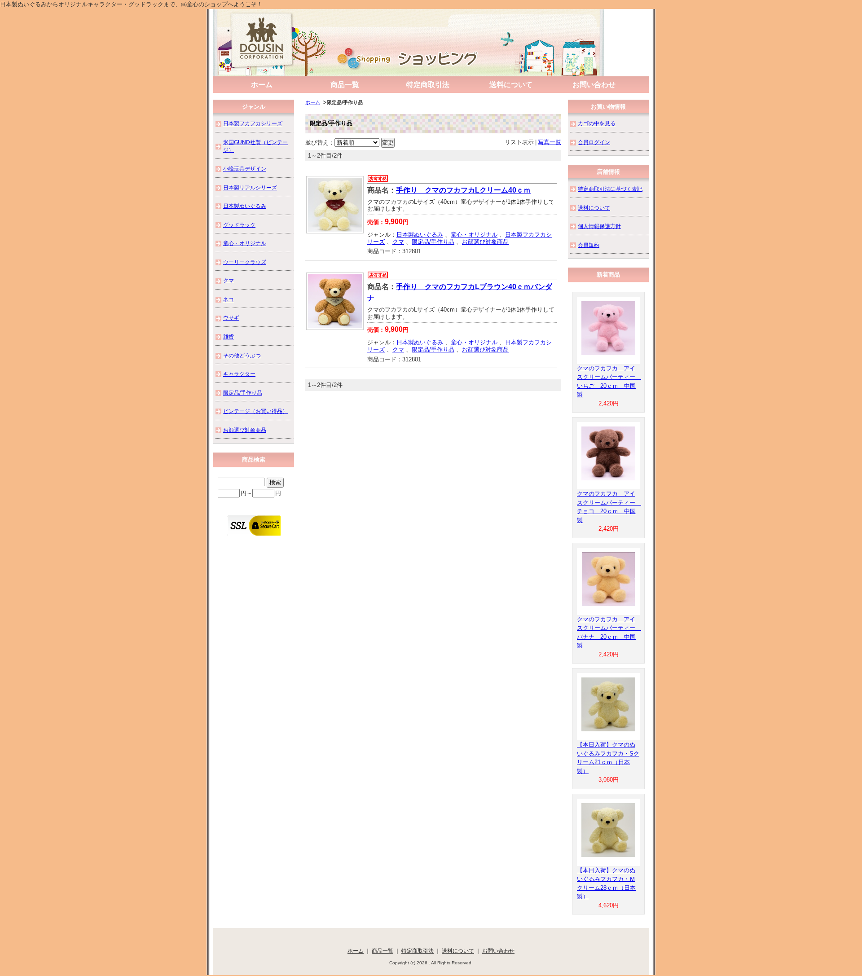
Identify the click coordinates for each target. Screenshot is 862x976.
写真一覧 (549, 142)
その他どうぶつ (242, 355)
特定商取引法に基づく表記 (610, 189)
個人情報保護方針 (599, 226)
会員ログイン (594, 142)
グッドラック (239, 225)
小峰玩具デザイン (244, 168)
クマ (398, 241)
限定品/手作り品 (433, 241)
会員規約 (588, 245)
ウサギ (231, 318)
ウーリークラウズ (244, 262)
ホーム (262, 84)
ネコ (228, 299)
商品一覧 (344, 84)
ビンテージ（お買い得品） (255, 411)
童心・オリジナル (474, 234)
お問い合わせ (594, 84)
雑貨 (228, 336)
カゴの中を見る (597, 123)
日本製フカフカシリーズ (252, 123)
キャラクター (239, 374)
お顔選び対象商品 (485, 241)
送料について (510, 84)
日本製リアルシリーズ (250, 187)
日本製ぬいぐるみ (419, 234)
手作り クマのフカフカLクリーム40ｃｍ (463, 190)
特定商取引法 (427, 84)
